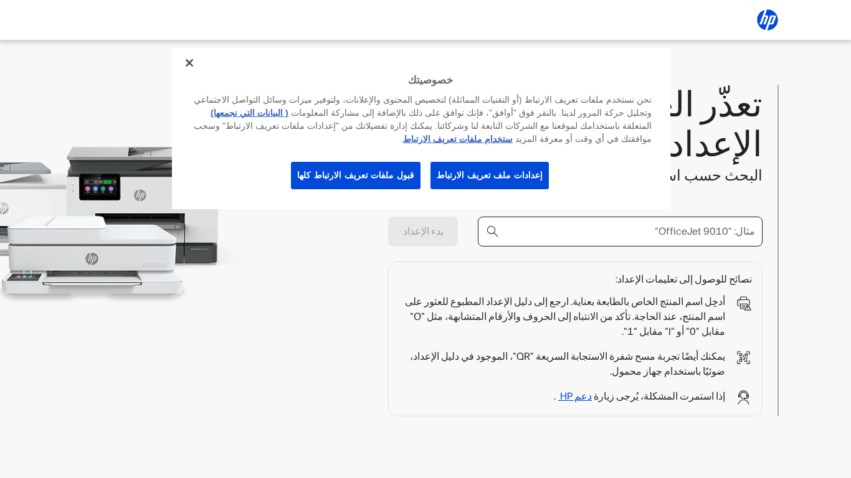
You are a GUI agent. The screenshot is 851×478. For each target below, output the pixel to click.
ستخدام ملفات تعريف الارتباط (458, 139)
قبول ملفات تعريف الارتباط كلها (355, 175)
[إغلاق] (189, 63)
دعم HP (575, 396)
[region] (421, 128)
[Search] (493, 231)
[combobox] (620, 231)
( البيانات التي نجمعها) (249, 113)
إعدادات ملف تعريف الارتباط (490, 175)
